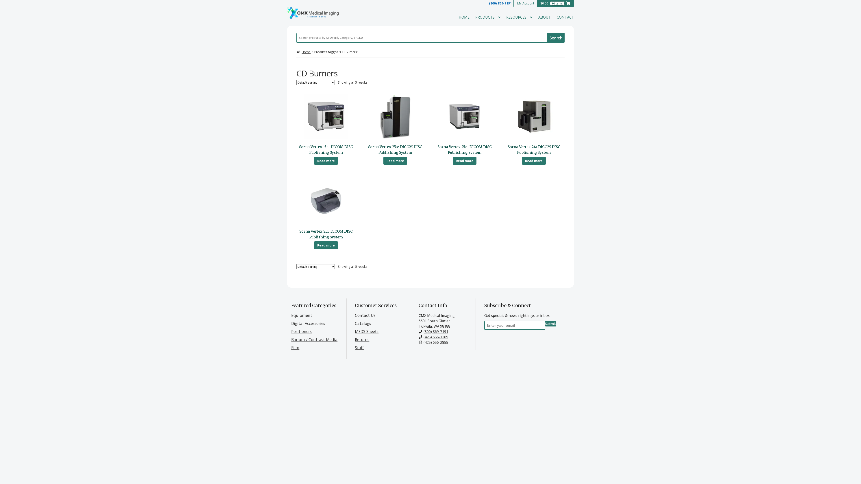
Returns (362, 339)
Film (295, 347)
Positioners (301, 331)
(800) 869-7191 (500, 3)
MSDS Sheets (366, 331)
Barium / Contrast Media (314, 339)
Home (464, 17)
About (544, 17)
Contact (565, 17)
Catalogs (363, 323)
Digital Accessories (308, 323)
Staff (359, 347)
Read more (326, 161)
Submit (550, 323)
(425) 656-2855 (436, 342)
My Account (525, 3)
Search (556, 38)
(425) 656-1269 (436, 337)
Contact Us (365, 315)
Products (485, 17)
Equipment (301, 315)
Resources (516, 17)
